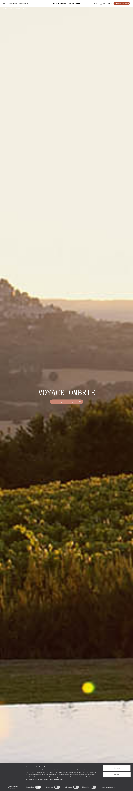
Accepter (117, 768)
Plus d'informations (56, 779)
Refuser (116, 774)
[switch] (57, 787)
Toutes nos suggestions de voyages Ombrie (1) (66, 402)
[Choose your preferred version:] (95, 3)
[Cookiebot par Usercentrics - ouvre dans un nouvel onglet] (12, 787)
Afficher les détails (106, 787)
